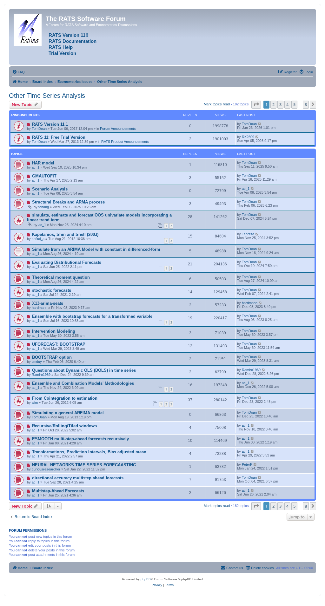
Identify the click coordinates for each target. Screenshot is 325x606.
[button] (256, 104)
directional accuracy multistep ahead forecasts (77, 478)
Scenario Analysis (50, 189)
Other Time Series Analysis (47, 95)
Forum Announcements (118, 128)
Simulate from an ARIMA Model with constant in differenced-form (96, 249)
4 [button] (287, 104)
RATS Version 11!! (69, 35)
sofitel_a (38, 239)
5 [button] (294, 104)
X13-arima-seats (47, 303)
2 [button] (273, 104)
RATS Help (61, 47)
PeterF (247, 464)
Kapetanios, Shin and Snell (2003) (65, 234)
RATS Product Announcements (125, 141)
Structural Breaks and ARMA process (68, 202)
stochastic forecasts (51, 290)
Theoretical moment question (61, 277)
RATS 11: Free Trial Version (58, 137)
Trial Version (62, 53)
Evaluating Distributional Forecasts (66, 262)
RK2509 (248, 137)
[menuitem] (18, 72)
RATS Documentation (72, 41)
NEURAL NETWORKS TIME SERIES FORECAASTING (84, 465)
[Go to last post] (260, 124)
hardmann (39, 308)
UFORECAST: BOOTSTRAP (58, 344)
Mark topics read (217, 104)
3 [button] (280, 104)
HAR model (43, 163)
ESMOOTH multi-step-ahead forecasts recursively (80, 438)
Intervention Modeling (53, 331)
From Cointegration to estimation (64, 398)
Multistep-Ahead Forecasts (58, 491)
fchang (43, 207)
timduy (37, 361)
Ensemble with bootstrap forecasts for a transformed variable (92, 316)
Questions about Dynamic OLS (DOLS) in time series (84, 370)
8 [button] (306, 104)
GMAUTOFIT (44, 176)
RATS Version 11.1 (50, 124)
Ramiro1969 (41, 374)
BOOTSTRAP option (52, 357)
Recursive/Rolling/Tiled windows (64, 425)
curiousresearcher (46, 469)
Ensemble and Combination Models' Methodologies (83, 383)
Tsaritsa (248, 234)
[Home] (28, 28)
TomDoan (39, 128)
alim (35, 402)
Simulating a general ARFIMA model (68, 412)
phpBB (146, 579)
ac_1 (35, 167)
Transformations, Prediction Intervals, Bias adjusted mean (89, 452)
